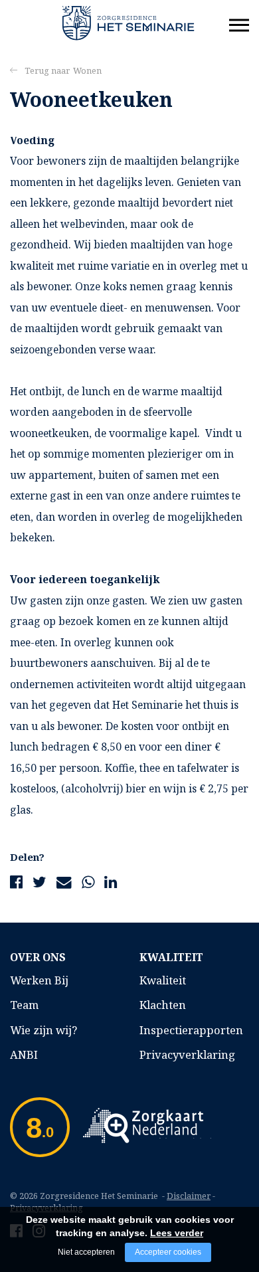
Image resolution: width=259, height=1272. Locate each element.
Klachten (162, 1004)
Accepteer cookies (168, 1252)
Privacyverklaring (187, 1054)
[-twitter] (39, 881)
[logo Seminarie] (128, 21)
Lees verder (176, 1232)
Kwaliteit (162, 980)
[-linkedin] (110, 881)
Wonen (87, 70)
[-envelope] (64, 881)
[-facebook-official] (16, 881)
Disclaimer (189, 1196)
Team (24, 1004)
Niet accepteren (86, 1252)
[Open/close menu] (239, 25)
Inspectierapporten (191, 1030)
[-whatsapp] (88, 881)
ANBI (24, 1054)
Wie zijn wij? (43, 1030)
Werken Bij (39, 980)
